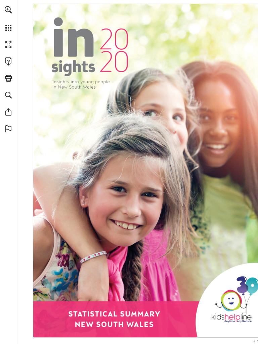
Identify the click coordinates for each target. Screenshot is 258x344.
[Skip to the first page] (254, 341)
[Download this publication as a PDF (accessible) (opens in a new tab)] (8, 61)
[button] (8, 9)
